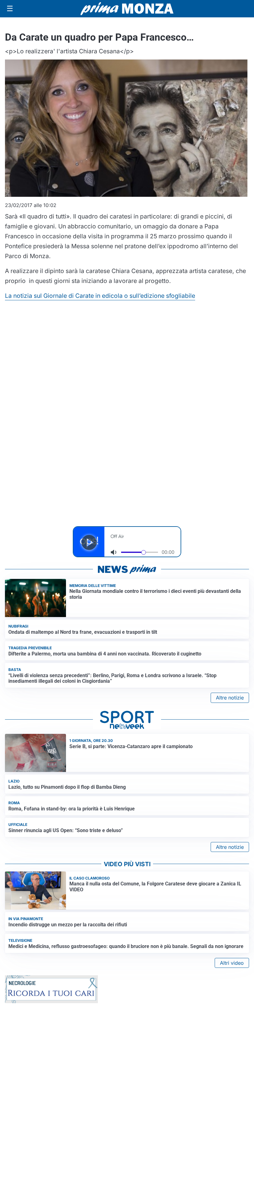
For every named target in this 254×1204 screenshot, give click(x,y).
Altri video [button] (232, 963)
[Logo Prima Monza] (127, 8)
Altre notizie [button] (230, 698)
